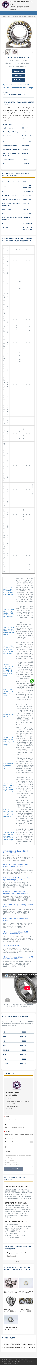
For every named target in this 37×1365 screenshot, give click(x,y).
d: (3, 223)
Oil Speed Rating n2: (10, 146)
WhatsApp (18, 75)
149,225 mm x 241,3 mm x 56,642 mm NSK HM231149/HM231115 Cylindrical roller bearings (8, 670)
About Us (4, 1359)
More (17, 1261)
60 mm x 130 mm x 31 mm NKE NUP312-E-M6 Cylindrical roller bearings (8, 787)
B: (3, 164)
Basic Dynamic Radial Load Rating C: (12, 218)
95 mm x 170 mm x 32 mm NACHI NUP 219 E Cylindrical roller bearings (8, 591)
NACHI (5, 1059)
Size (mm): (6, 227)
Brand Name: (7, 124)
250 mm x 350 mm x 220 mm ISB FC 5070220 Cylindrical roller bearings (8, 613)
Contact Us (12, 1359)
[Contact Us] (32, 682)
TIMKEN (6, 1050)
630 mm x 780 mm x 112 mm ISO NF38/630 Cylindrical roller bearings (8, 813)
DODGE (5, 1064)
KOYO (5, 1055)
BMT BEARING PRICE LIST (18, 67)
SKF (4, 1037)
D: (3, 142)
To (6, 1124)
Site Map (19, 1359)
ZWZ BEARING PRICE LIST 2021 (16, 1203)
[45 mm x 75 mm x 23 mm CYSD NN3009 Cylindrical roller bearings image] (18, 36)
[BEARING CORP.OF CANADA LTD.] (6, 4)
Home (3, 16)
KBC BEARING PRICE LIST (16, 1222)
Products (8, 16)
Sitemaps (25, 1359)
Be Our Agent (18, 80)
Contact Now (18, 71)
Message (7, 1151)
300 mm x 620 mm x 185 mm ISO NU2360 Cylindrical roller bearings (8, 631)
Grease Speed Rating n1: (11, 132)
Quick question (10, 1139)
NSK (4, 1032)
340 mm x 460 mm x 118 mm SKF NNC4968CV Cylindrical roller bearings (8, 836)
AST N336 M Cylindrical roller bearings (8, 714)
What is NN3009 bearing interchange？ (18, 63)
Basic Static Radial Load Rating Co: (11, 155)
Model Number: (8, 128)
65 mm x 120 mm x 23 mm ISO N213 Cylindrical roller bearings (8, 691)
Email (6, 1117)
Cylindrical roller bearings (19, 16)
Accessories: (7, 136)
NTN (4, 1041)
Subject (7, 1131)
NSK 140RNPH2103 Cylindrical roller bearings (8, 766)
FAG (4, 1046)
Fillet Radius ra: (8, 160)
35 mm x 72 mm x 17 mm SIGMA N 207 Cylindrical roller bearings (8, 741)
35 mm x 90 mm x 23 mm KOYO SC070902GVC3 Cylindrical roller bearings (8, 650)
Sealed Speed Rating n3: (11, 150)
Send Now (13, 1169)
